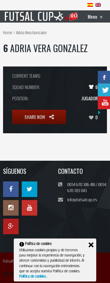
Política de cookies (33, 276)
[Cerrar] (91, 244)
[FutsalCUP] (41, 16)
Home (7, 32)
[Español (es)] (90, 4)
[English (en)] (98, 4)
